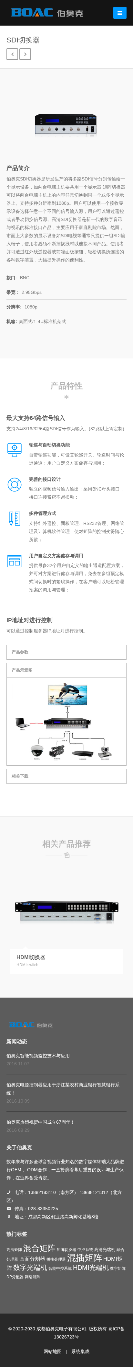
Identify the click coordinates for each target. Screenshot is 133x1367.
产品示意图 (22, 670)
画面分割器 (32, 1259)
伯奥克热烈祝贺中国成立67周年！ (40, 1122)
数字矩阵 (118, 1268)
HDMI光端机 (91, 1267)
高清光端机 (104, 1249)
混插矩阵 (84, 1258)
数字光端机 (30, 1267)
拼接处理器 (56, 1259)
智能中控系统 (60, 1268)
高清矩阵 (14, 1249)
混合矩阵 (39, 1248)
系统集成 (80, 1351)
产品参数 (20, 652)
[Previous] (12, 54)
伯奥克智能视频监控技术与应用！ (40, 1055)
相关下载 (20, 776)
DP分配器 (15, 1277)
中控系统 (85, 1249)
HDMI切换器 (30, 957)
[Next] (25, 54)
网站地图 (53, 1351)
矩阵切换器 (66, 1249)
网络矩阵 (32, 1277)
